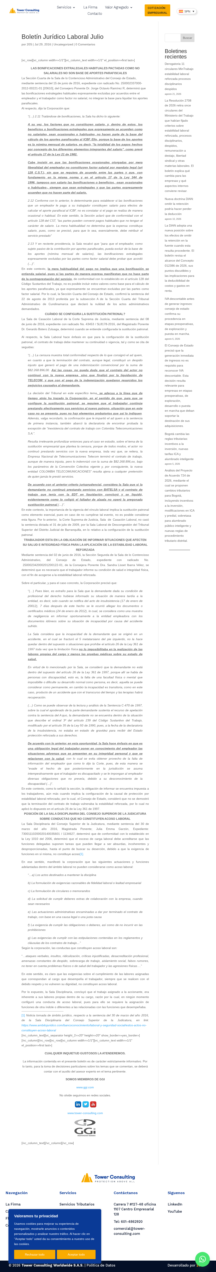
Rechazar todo (35, 1254)
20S (29, 44)
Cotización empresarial (157, 10)
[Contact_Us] (202, 1259)
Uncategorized (63, 44)
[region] (54, 1236)
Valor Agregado (117, 7)
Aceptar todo (76, 1254)
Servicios (64, 7)
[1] (81, 854)
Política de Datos (100, 1265)
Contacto (95, 14)
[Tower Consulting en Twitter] (85, 1105)
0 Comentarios (85, 44)
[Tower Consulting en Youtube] (93, 1105)
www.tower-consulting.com (85, 1113)
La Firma (90, 7)
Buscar (187, 37)
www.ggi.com (85, 1087)
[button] (187, 11)
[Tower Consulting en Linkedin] (78, 1105)
